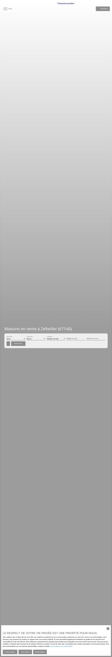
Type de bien (30, 336)
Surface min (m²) (92, 338)
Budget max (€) (71, 338)
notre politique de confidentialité (61, 646)
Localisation (49, 336)
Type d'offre (9, 336)
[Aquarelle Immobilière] (71, 9)
